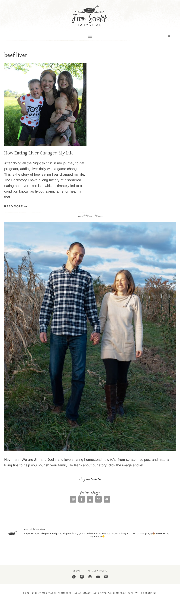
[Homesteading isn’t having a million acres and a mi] (21, 549)
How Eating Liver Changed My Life (39, 153)
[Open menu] (90, 36)
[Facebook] (73, 576)
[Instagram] (81, 576)
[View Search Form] (169, 36)
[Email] (106, 576)
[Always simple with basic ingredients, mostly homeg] (49, 549)
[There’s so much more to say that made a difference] (131, 549)
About (77, 571)
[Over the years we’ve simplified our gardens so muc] (159, 549)
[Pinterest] (90, 576)
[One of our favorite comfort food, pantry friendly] (76, 549)
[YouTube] (98, 576)
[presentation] (45, 104)
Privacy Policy (97, 571)
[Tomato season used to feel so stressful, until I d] (104, 549)
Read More (15, 206)
